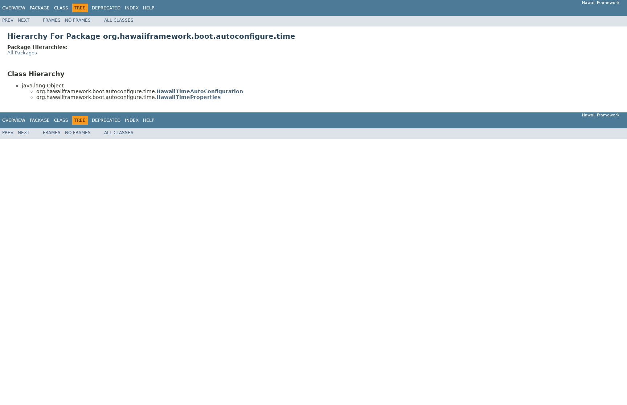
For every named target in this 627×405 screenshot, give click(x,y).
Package (40, 8)
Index (132, 8)
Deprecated (106, 8)
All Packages (22, 52)
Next (23, 20)
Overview (13, 8)
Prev (7, 20)
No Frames (78, 20)
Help (148, 8)
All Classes (119, 20)
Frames (52, 20)
